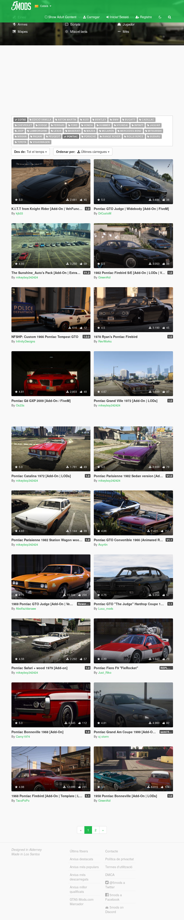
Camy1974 (23, 736)
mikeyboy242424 (27, 277)
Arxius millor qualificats (78, 889)
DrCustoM (104, 213)
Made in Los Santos (25, 854)
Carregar (93, 17)
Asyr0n (102, 544)
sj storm (103, 736)
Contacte (111, 851)
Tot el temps (29, 151)
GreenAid (104, 277)
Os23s (20, 405)
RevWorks (105, 341)
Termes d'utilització (118, 867)
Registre (145, 17)
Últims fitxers (79, 851)
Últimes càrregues (82, 151)
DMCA (109, 874)
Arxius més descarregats (79, 876)
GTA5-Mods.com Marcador (82, 901)
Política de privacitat (119, 859)
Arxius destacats (81, 859)
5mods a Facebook (113, 897)
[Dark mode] (160, 16)
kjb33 (19, 213)
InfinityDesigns (25, 341)
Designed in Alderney (26, 849)
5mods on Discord (114, 909)
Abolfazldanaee (26, 608)
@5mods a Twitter (115, 884)
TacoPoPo (22, 800)
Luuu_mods (105, 608)
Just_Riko (104, 672)
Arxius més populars (84, 867)
